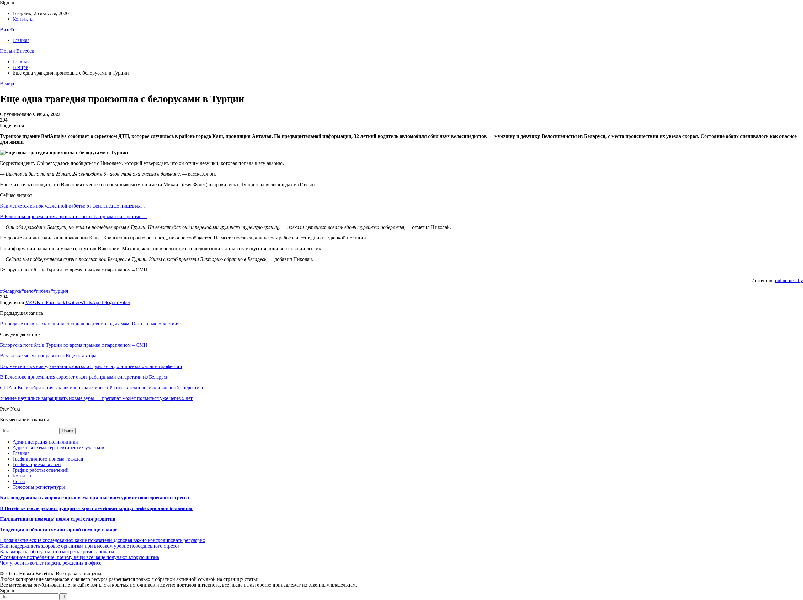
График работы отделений (41, 470)
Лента (19, 481)
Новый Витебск (17, 51)
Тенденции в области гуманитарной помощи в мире (58, 529)
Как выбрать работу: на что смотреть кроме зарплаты (57, 551)
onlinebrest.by (789, 280)
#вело (27, 291)
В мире (7, 83)
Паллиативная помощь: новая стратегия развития (57, 519)
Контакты (23, 19)
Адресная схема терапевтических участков (58, 447)
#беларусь (10, 291)
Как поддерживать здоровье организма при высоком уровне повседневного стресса (94, 497)
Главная (21, 40)
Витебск (9, 29)
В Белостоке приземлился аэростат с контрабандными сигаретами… (73, 216)
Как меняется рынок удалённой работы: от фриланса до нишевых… (73, 205)
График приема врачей (37, 464)
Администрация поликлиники (45, 442)
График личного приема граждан (48, 458)
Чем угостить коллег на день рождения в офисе (50, 563)
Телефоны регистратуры (39, 487)
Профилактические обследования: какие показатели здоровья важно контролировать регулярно (102, 540)
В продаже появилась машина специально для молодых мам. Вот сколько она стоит (89, 323)
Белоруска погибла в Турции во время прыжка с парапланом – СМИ (73, 345)
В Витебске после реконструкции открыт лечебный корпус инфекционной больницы (96, 508)
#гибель (42, 291)
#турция (59, 291)
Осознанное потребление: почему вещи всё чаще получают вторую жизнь (79, 557)
